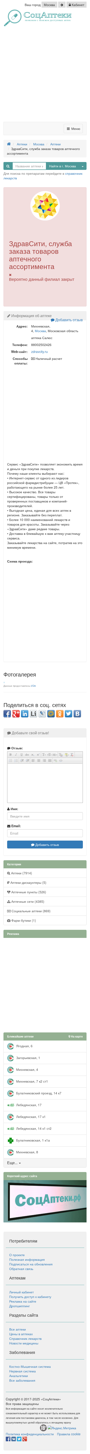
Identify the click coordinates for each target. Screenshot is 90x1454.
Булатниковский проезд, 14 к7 (38, 1093)
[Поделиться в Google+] (16, 713)
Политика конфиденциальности (30, 1434)
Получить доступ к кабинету (30, 1296)
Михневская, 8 (26, 1152)
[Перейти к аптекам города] (62, 5)
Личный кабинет (21, 1292)
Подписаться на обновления (31, 1264)
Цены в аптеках (21, 1334)
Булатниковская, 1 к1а (32, 1140)
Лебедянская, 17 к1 (30, 1116)
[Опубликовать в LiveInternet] (33, 713)
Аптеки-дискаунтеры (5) (27, 882)
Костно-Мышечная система (30, 1366)
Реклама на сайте (22, 1301)
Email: (15, 825)
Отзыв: (16, 748)
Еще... (12, 1162)
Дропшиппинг (19, 1306)
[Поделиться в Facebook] (7, 713)
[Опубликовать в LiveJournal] (42, 713)
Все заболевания (22, 1380)
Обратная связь (21, 1268)
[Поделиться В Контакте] (77, 713)
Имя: (14, 808)
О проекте (17, 1254)
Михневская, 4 (26, 1069)
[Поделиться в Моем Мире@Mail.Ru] (51, 713)
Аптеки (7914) (21, 873)
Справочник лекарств (25, 1338)
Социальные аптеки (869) (31, 911)
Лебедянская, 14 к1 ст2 (33, 1128)
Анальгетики (18, 1375)
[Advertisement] (45, 76)
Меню (75, 128)
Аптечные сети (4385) (27, 901)
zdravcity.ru (39, 351)
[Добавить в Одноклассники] (59, 713)
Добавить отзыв (68, 319)
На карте (76, 1036)
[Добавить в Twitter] (68, 713)
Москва (49, 4)
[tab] (45, 1162)
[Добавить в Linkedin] (24, 713)
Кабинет (77, 4)
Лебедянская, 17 (28, 1104)
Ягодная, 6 (24, 1046)
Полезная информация (27, 1259)
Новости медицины (23, 1343)
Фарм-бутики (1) (23, 920)
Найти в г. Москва (62, 166)
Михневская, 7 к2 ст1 (31, 1081)
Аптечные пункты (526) (28, 892)
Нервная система (22, 1371)
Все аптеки (17, 1329)
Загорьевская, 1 (27, 1057)
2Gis (33, 685)
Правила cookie (69, 1434)
